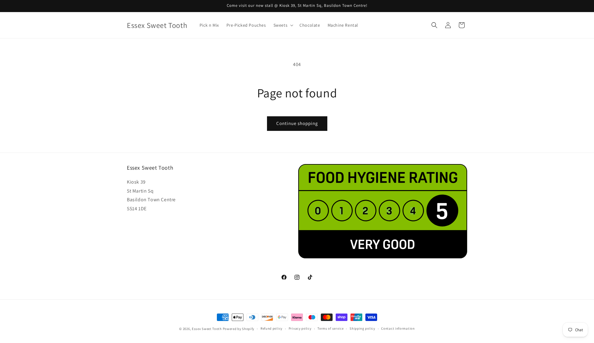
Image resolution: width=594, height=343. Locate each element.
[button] (283, 25)
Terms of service (330, 329)
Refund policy (271, 329)
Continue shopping (297, 123)
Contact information (398, 329)
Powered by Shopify (239, 329)
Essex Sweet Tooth (207, 329)
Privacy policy (300, 329)
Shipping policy (362, 329)
